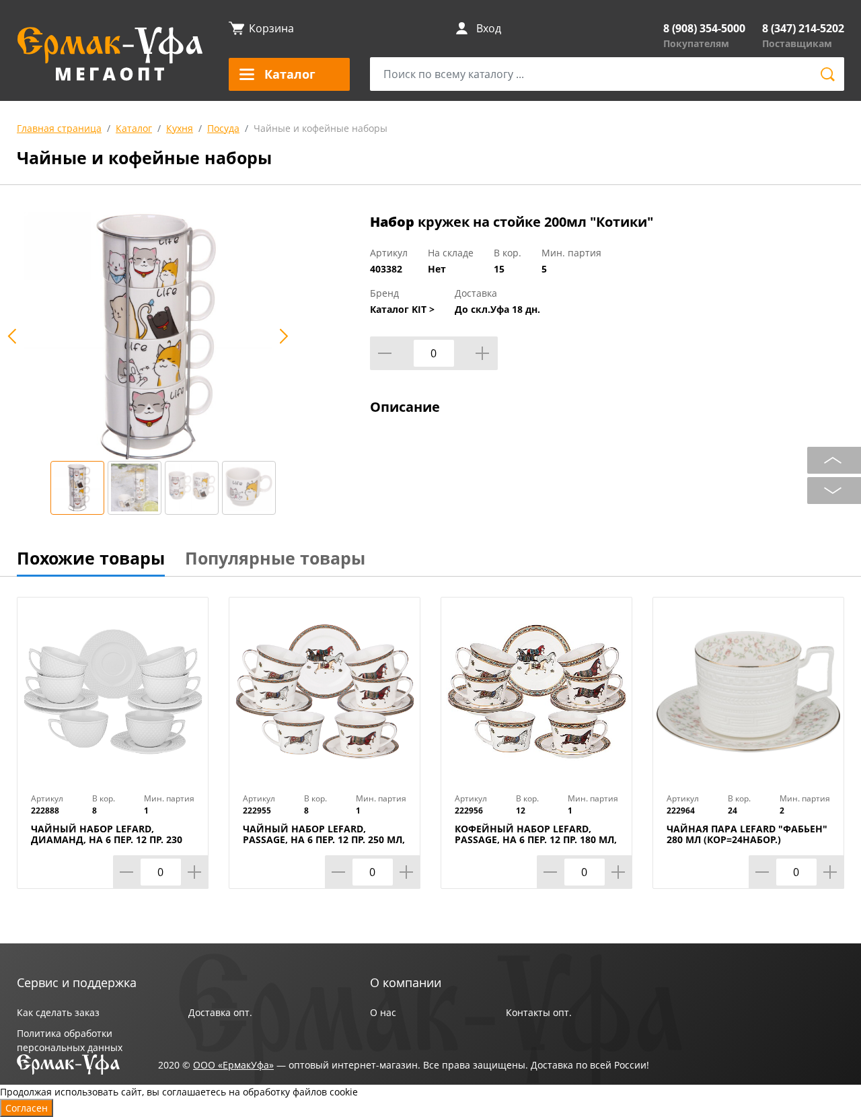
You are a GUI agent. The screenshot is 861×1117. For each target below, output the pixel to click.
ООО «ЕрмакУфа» (233, 1064)
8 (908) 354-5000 (704, 28)
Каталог (134, 128)
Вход (488, 28)
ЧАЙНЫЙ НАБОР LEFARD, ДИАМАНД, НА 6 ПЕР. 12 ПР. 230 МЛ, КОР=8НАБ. (106, 840)
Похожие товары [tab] (91, 557)
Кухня (179, 128)
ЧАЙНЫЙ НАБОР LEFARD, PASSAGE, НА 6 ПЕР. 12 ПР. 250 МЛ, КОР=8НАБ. (324, 840)
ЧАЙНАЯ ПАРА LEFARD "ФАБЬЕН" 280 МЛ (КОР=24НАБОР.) (747, 834)
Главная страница (59, 128)
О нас (383, 1012)
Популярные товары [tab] (275, 557)
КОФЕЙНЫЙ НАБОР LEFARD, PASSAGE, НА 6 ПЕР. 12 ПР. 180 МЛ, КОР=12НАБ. (536, 840)
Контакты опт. (539, 1012)
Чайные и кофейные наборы (320, 128)
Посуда (223, 128)
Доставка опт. (220, 1012)
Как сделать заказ (58, 1012)
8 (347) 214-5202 (803, 28)
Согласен (26, 1108)
